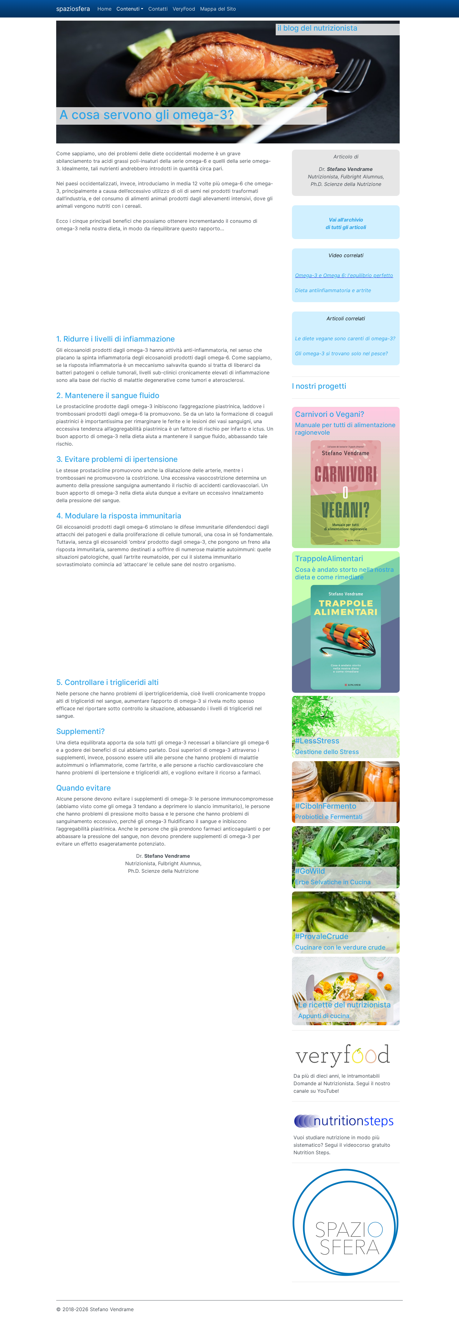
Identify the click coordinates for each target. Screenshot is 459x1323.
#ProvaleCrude (321, 936)
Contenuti (128, 9)
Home (104, 9)
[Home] (346, 1222)
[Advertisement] (201, 283)
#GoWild (310, 871)
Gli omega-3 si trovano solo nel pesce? (341, 353)
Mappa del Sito (218, 9)
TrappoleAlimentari (329, 558)
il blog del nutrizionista (318, 27)
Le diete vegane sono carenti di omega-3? (345, 338)
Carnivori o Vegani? (329, 414)
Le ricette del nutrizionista (344, 1004)
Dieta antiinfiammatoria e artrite (333, 290)
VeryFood (184, 9)
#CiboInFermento (325, 806)
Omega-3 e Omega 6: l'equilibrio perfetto (344, 275)
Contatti (158, 9)
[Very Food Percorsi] (344, 1055)
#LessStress (317, 740)
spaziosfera (73, 8)
